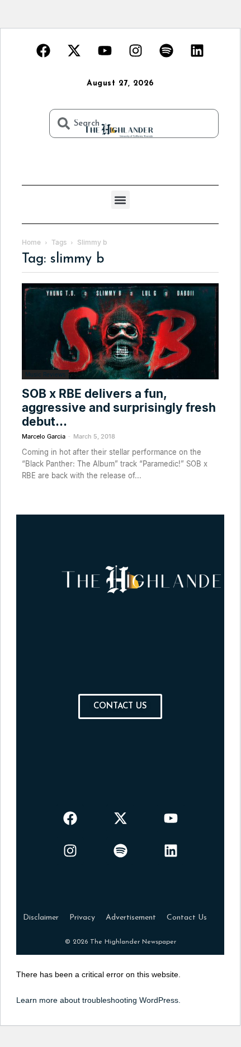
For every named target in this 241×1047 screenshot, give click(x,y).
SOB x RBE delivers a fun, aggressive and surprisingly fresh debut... (119, 408)
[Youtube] (105, 50)
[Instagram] (136, 50)
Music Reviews (45, 374)
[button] (120, 200)
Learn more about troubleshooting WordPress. (98, 1000)
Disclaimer (41, 917)
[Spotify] (167, 50)
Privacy (82, 917)
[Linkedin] (197, 50)
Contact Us (187, 917)
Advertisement (131, 917)
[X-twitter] (74, 50)
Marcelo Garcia (43, 436)
